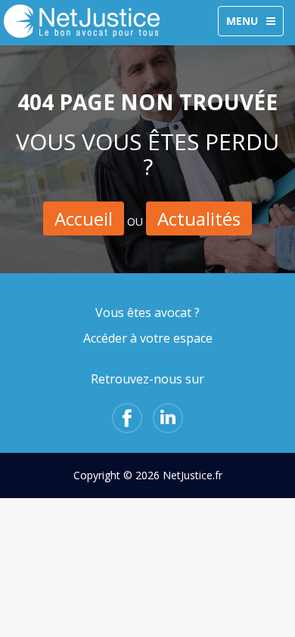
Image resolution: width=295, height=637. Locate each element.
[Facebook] (127, 418)
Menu (254, 24)
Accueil (83, 218)
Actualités (199, 218)
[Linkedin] (168, 418)
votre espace (176, 338)
